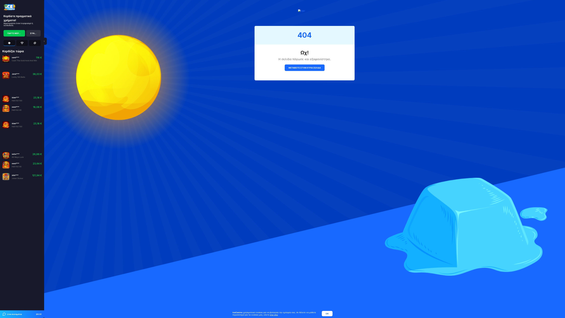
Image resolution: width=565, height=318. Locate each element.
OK (327, 313)
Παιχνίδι (16, 59)
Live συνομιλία (24, 314)
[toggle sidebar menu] (44, 41)
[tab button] (9, 43)
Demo (26, 59)
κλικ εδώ (274, 315)
